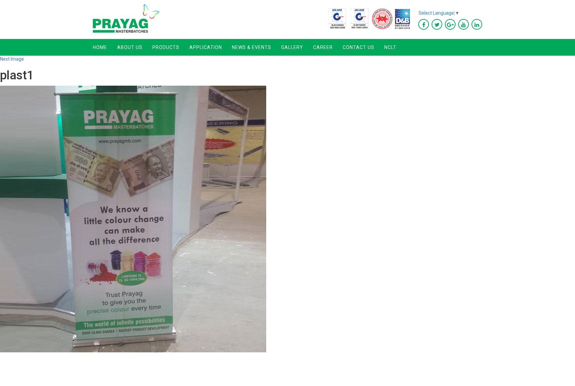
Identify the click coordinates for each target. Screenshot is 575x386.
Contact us (358, 47)
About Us (129, 47)
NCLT (390, 47)
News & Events (251, 47)
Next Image (12, 59)
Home (100, 47)
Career (323, 47)
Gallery (292, 47)
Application (205, 47)
